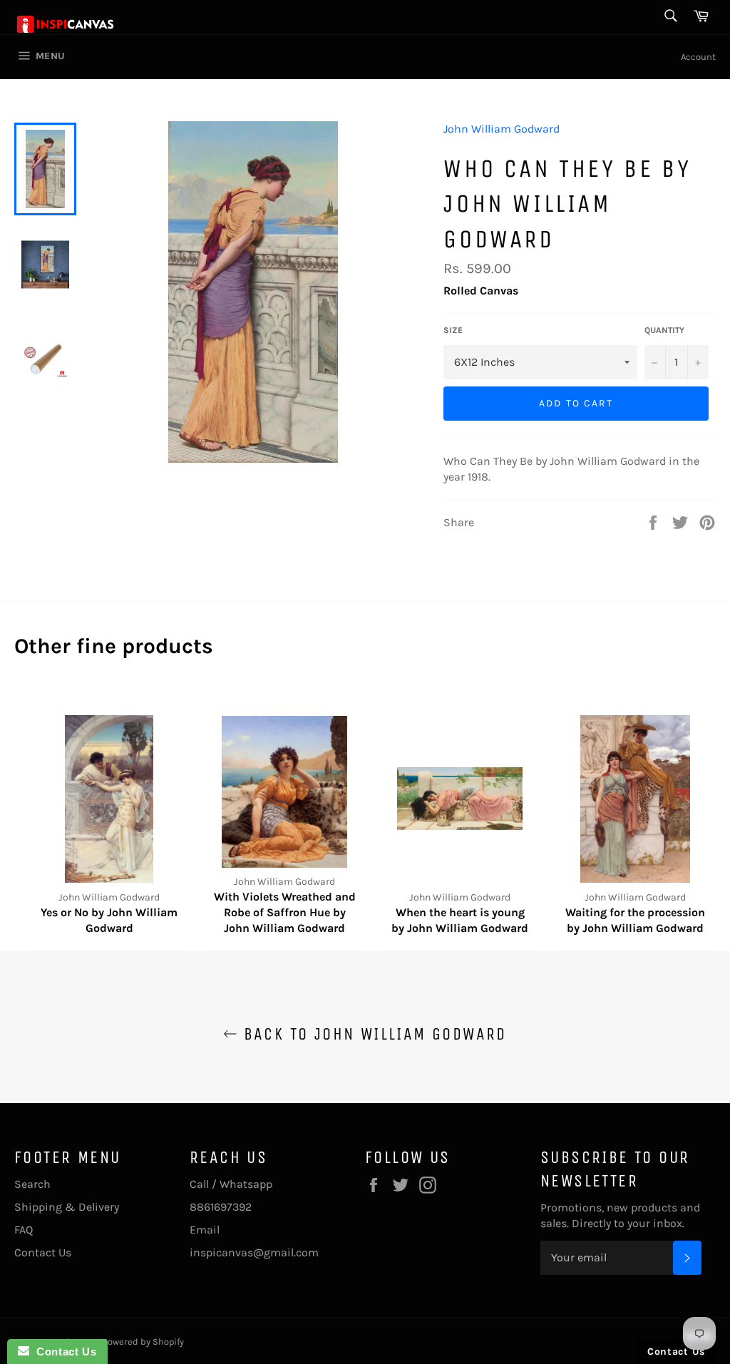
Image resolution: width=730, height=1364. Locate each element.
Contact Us (42, 1252)
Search (32, 1184)
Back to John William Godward (372, 1034)
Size (453, 330)
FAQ (23, 1229)
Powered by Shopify (143, 1341)
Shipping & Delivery (66, 1207)
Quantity (664, 330)
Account (698, 56)
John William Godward (501, 128)
